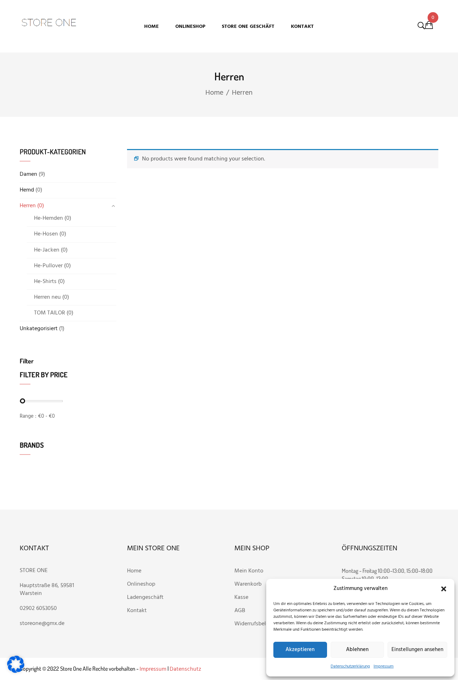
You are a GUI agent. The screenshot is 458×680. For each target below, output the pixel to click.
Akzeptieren (300, 649)
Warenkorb (248, 584)
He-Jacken (46, 250)
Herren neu (47, 297)
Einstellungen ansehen (417, 649)
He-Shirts (45, 281)
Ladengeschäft (145, 597)
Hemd (27, 190)
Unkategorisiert (39, 328)
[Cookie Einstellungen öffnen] (15, 671)
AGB (239, 610)
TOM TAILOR (49, 313)
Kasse (241, 597)
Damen (28, 174)
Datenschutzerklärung (350, 666)
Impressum (384, 666)
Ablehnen (357, 649)
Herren (28, 205)
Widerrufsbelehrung (258, 624)
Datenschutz (185, 669)
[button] (443, 588)
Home (214, 93)
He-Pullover (48, 265)
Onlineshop (142, 584)
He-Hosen (46, 234)
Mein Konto (248, 571)
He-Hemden (48, 218)
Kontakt (137, 610)
